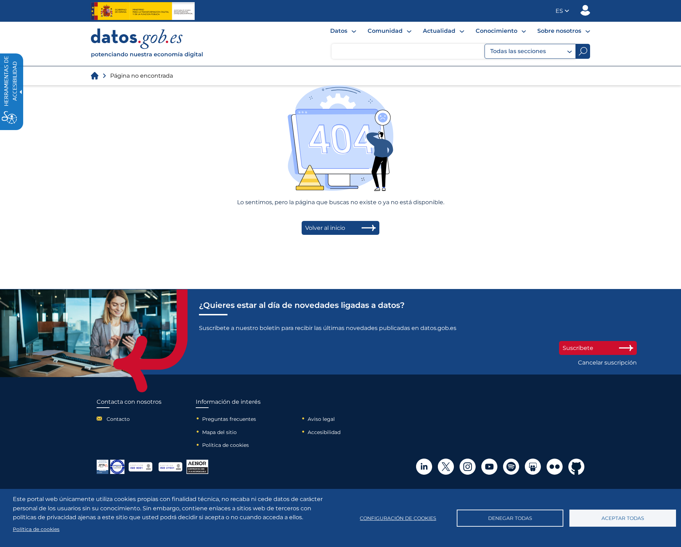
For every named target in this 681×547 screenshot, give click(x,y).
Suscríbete (578, 348)
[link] (147, 55)
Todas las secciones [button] (518, 51)
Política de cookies (225, 445)
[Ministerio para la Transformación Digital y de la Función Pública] (143, 11)
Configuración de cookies (398, 518)
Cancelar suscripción (607, 362)
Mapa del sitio (219, 432)
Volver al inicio (325, 228)
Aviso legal (321, 419)
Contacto (118, 419)
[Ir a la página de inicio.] (94, 75)
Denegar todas (510, 518)
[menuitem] (343, 30)
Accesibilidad (324, 432)
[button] (562, 10)
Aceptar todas (622, 518)
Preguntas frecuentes (229, 419)
